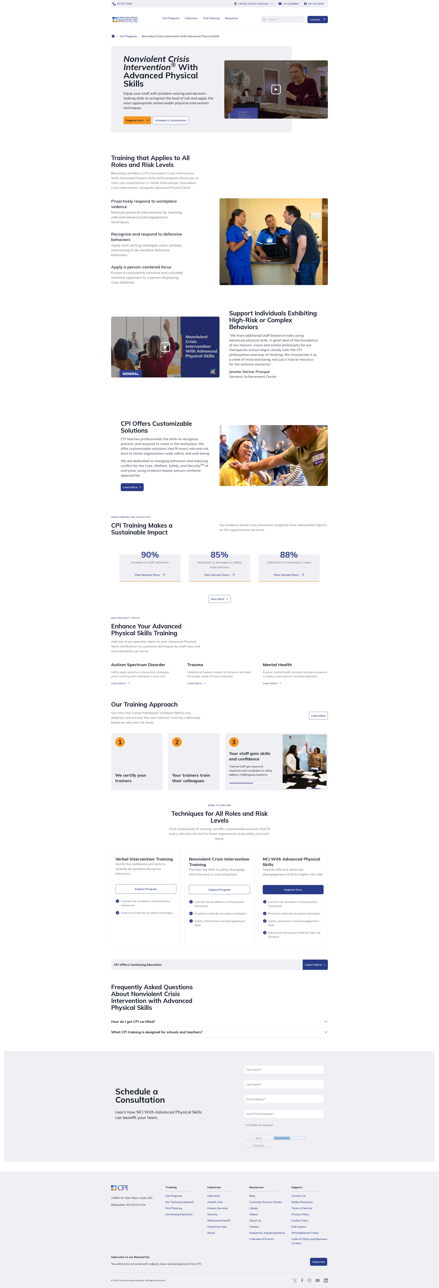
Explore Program (146, 889)
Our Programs (170, 18)
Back (259, 1138)
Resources (231, 18)
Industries (191, 18)
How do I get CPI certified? (133, 1021)
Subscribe (318, 1261)
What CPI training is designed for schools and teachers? (157, 1032)
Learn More (130, 487)
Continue (258, 1145)
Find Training (211, 18)
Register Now (293, 889)
